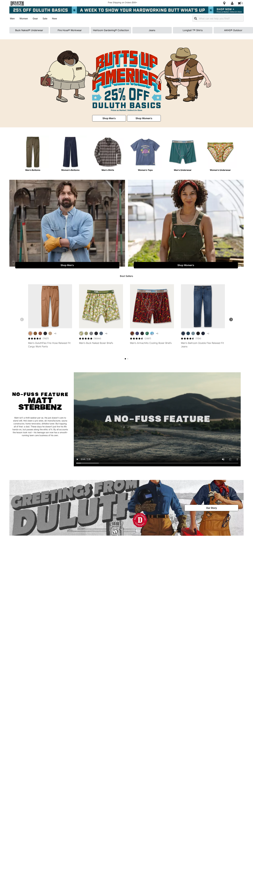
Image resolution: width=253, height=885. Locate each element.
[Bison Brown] (40, 333)
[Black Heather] (91, 333)
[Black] (45, 333)
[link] (109, 118)
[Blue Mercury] (101, 333)
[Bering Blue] (137, 333)
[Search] (195, 18)
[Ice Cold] (152, 333)
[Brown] (30, 333)
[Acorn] (35, 333)
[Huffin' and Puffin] (147, 333)
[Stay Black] (198, 333)
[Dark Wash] (188, 333)
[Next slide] (231, 319)
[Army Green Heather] (86, 333)
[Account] (232, 3)
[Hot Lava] (132, 333)
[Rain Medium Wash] (183, 333)
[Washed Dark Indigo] (203, 333)
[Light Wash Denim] (193, 333)
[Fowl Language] (81, 333)
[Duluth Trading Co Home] (17, 3)
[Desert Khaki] (50, 333)
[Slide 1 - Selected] (125, 358)
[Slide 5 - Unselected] (127, 358)
